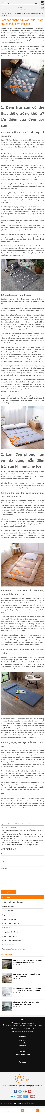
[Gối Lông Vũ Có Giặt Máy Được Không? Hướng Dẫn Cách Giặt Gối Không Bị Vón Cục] (7, 992)
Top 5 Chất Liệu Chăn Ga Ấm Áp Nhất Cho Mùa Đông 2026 (21, 834)
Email (3, 861)
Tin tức (22, 1048)
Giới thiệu (22, 1043)
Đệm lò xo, (18, 824)
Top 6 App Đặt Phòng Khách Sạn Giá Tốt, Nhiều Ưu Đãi (20, 842)
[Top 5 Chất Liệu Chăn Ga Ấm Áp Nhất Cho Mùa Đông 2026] (7, 978)
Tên (2, 854)
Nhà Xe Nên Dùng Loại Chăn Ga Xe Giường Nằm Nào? (20, 844)
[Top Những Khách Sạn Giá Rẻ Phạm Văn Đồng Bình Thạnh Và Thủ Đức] (7, 964)
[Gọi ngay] (7, 1110)
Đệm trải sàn (26, 824)
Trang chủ (22, 1040)
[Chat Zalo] (37, 1110)
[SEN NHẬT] (22, 8)
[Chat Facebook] (22, 1110)
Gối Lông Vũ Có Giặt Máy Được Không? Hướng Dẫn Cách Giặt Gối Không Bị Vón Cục (27, 990)
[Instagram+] (25, 1091)
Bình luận (4, 868)
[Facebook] (15, 1091)
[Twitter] (20, 1091)
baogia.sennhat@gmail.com (24, 1031)
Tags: (2, 824)
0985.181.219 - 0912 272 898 (24, 1028)
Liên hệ (22, 1051)
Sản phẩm (22, 1045)
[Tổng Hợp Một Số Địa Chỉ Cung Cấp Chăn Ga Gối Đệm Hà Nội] (7, 1006)
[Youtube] (29, 1091)
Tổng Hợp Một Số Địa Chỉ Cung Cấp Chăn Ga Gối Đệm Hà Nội (22, 840)
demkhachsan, (10, 824)
